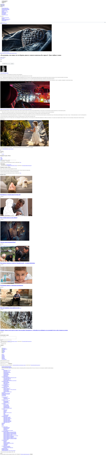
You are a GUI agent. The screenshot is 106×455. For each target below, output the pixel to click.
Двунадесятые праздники (7, 378)
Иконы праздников (6, 382)
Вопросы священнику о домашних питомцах (10, 434)
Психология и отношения (5, 9)
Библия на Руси (6, 375)
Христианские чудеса (7, 398)
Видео (3, 425)
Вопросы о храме (6, 439)
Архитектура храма (6, 385)
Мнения (3, 423)
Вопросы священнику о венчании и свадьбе (10, 432)
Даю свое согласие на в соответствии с (16, 165)
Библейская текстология (7, 372)
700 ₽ (1, 157)
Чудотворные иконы (6, 384)
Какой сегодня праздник (5, 17)
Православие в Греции (7, 419)
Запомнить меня (3, 343)
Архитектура (5, 409)
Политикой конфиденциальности (27, 165)
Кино (4, 413)
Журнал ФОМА (2, 53)
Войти (6, 23)
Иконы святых (6, 383)
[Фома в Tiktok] (3, 350)
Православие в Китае (7, 422)
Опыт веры (5, 397)
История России (6, 402)
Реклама (3, 355)
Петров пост (5, 429)
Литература (5, 410)
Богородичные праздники (7, 379)
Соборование (5, 444)
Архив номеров (4, 359)
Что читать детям (6, 390)
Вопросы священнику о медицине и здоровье (10, 438)
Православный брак (6, 407)
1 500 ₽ (1, 158)
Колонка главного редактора (6, 393)
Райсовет (3, 18)
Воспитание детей (4, 387)
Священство (5, 445)
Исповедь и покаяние (7, 442)
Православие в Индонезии (7, 421)
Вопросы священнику (5, 11)
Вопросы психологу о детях (8, 391)
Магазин (3, 354)
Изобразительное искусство (8, 412)
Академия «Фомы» (4, 10)
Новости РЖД (4, 395)
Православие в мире (5, 416)
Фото (2, 424)
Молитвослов (4, 12)
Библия (3, 369)
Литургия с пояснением (7, 446)
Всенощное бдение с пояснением (8, 447)
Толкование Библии (6, 374)
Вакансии (3, 357)
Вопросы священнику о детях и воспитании (10, 389)
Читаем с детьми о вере (5, 19)
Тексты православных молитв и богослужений (8, 450)
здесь (20, 162)
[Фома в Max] (3, 352)
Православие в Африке (7, 417)
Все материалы (4, 13)
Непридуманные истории (5, 8)
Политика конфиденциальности (6, 366)
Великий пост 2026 (6, 428)
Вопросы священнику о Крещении (8, 437)
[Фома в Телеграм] (3, 349)
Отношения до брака (7, 406)
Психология (3, 403)
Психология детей (6, 388)
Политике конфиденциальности (25, 454)
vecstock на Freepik (6, 51)
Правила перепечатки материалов (7, 367)
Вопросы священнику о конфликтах (9, 436)
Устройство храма (6, 386)
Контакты (3, 356)
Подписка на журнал (5, 14)
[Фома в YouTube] (3, 351)
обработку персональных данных (12, 165)
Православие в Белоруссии (7, 418)
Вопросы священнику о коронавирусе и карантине (11, 435)
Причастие (5, 441)
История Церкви (6, 401)
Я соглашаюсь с (6, 164)
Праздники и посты (5, 426)
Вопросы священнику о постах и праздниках (10, 380)
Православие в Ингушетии (7, 420)
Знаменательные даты (7, 400)
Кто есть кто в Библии (7, 371)
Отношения (3, 392)
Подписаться (10, 363)
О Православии (6, 399)
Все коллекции (4, 20)
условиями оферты (8, 164)
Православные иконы (5, 381)
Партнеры (3, 358)
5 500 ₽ (1, 159)
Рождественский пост (7, 427)
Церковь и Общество (5, 449)
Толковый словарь (6, 414)
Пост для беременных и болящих (8, 430)
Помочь (3, 4)
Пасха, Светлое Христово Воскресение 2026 (10, 377)
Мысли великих (6, 415)
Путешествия (4, 394)
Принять (31, 454)
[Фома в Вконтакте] (4, 348)
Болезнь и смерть (6, 404)
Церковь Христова (4, 448)
